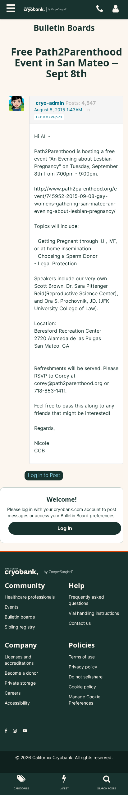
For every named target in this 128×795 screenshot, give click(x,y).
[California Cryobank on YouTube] (25, 730)
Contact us (80, 623)
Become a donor (21, 673)
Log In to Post (44, 475)
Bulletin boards (20, 616)
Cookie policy (82, 686)
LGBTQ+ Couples (49, 117)
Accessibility (17, 703)
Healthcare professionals (30, 597)
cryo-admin (50, 103)
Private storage (20, 683)
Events (11, 607)
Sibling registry (20, 626)
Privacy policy (83, 666)
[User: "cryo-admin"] (18, 103)
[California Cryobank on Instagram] (15, 730)
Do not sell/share (86, 676)
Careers (13, 693)
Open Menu (11, 7)
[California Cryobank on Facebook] (6, 730)
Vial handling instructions (94, 613)
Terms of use (82, 656)
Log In (64, 528)
